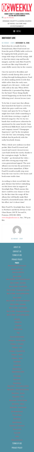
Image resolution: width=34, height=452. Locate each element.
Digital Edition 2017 (18, 372)
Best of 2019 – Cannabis (18, 304)
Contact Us (17, 251)
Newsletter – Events (18, 393)
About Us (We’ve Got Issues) (17, 266)
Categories (18, 322)
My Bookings (18, 329)
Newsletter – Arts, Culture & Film (18, 386)
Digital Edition (17, 369)
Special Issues (17, 422)
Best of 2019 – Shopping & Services (18, 311)
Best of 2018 (17, 276)
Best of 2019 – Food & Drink (18, 308)
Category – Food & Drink (17, 351)
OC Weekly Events (17, 411)
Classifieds (17, 362)
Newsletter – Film (18, 397)
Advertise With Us (17, 269)
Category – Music (17, 355)
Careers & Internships (17, 337)
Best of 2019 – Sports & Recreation (18, 315)
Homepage (17, 376)
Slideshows (17, 419)
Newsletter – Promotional (18, 407)
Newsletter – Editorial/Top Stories (18, 389)
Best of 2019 (17, 298)
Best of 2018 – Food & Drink (18, 286)
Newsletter (17, 379)
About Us (17, 247)
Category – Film (17, 347)
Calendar (17, 319)
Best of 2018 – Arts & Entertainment (18, 279)
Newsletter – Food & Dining (18, 400)
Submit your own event (17, 426)
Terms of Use (17, 255)
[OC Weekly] (8, 17)
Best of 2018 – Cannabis (18, 283)
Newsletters (17, 383)
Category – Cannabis (17, 344)
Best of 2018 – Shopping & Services (18, 290)
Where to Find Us (17, 440)
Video (17, 436)
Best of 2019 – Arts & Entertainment (18, 301)
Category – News (17, 358)
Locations (18, 325)
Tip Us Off (17, 433)
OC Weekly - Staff (8, 43)
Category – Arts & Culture (17, 340)
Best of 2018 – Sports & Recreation (18, 293)
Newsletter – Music (18, 404)
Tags (18, 333)
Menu (18, 31)
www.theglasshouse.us (10, 218)
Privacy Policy (17, 259)
